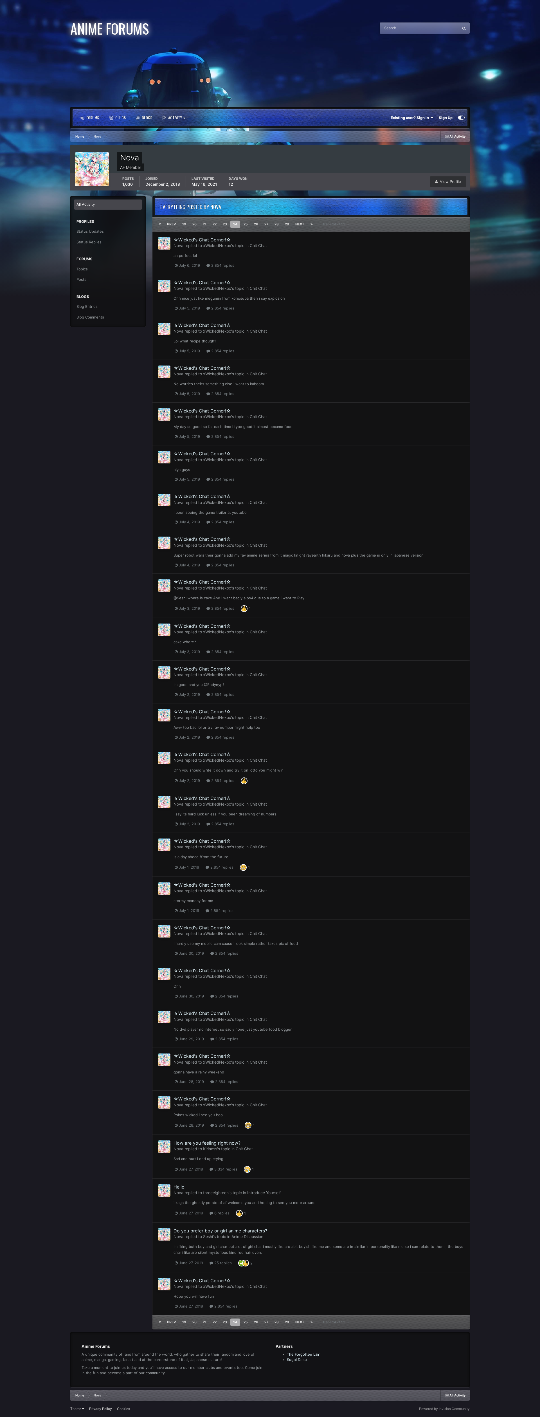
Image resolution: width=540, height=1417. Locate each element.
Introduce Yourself (264, 1192)
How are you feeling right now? (207, 1143)
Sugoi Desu (297, 1359)
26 (256, 224)
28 (276, 224)
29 (287, 224)
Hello (179, 1187)
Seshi (208, 1236)
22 (215, 224)
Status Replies (89, 242)
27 (266, 224)
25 (246, 224)
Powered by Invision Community (444, 1409)
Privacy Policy (100, 1409)
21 (204, 224)
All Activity (85, 204)
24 (235, 224)
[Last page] (312, 224)
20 (194, 224)
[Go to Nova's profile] (164, 243)
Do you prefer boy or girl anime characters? (220, 1231)
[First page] (160, 224)
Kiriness (210, 1148)
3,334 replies (225, 1169)
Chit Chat (258, 245)
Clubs (120, 117)
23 (225, 224)
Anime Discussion (247, 1236)
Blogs (146, 117)
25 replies (222, 1263)
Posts (81, 279)
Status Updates (439, 28)
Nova (178, 245)
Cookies (123, 1409)
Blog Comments (90, 317)
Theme (76, 1409)
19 (184, 224)
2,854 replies (222, 265)
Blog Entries (87, 306)
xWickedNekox (217, 245)
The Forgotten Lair (303, 1354)
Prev (171, 224)
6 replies (221, 1213)
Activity (175, 117)
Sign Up (446, 117)
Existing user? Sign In (411, 117)
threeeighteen (216, 1192)
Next (299, 224)
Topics (82, 269)
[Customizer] (461, 117)
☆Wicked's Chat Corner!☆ (202, 240)
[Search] (464, 28)
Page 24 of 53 (335, 224)
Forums (92, 117)
